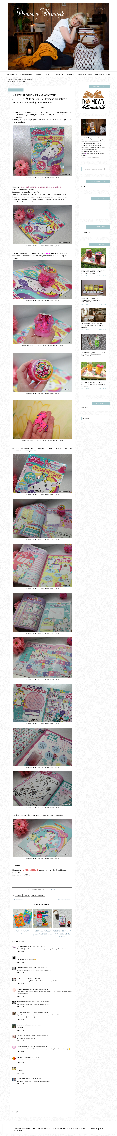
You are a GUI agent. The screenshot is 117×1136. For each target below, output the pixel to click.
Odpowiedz (21, 951)
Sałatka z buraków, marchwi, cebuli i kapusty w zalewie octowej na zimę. (93, 271)
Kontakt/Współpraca (85, 74)
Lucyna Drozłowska (24, 1012)
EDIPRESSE (26, 895)
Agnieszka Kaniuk (23, 1046)
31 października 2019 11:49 (39, 1035)
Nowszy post (18, 900)
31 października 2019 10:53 (32, 1025)
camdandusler (22, 957)
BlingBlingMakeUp (23, 1035)
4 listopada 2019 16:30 (33, 1078)
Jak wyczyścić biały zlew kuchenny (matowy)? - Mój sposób (92, 325)
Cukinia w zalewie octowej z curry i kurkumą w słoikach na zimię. (93, 384)
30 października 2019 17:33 (37, 957)
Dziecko (39, 74)
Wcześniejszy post (64, 900)
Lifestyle (59, 74)
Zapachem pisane (23, 967)
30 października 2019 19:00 (38, 967)
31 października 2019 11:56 (38, 1046)
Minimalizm (70, 74)
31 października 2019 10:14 (40, 1012)
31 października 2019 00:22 (41, 1001)
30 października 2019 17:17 (36, 946)
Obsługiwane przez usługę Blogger (20, 79)
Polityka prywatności (103, 74)
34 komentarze (101, 329)
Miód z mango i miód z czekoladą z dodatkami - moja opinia (91, 300)
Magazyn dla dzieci (38, 895)
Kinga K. (19, 1025)
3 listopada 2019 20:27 (30, 1068)
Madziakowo (21, 1057)
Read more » (85, 275)
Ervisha (19, 978)
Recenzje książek (26, 74)
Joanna (19, 1068)
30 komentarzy (101, 275)
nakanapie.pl (85, 407)
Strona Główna (11, 74)
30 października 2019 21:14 (39, 989)
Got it (101, 1128)
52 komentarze (101, 304)
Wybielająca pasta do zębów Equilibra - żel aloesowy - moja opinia (93, 354)
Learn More (94, 1128)
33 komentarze (101, 358)
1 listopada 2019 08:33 (33, 1057)
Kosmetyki (49, 74)
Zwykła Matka (22, 946)
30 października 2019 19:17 (31, 978)
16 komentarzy (101, 388)
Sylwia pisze (21, 1078)
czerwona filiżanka (24, 1001)
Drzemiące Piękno (23, 989)
